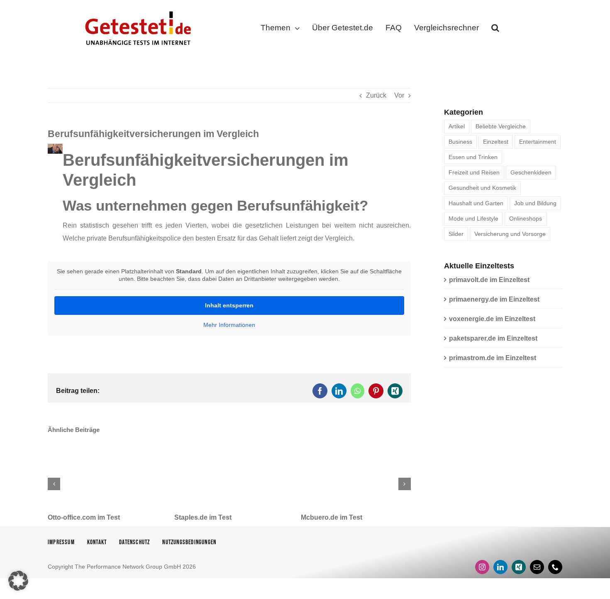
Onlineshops (525, 218)
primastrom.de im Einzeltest (492, 357)
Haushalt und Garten (476, 203)
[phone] (555, 567)
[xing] (519, 567)
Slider (456, 234)
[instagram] (482, 567)
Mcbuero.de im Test (331, 517)
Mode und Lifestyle (473, 218)
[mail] (537, 567)
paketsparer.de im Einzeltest (493, 338)
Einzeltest (495, 141)
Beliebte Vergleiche (501, 126)
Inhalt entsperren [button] (229, 305)
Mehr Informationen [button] (229, 325)
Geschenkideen (530, 172)
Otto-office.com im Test (84, 517)
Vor (399, 95)
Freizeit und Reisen (474, 172)
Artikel (457, 126)
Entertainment (537, 141)
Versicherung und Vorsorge (510, 234)
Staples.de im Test (203, 517)
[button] (495, 29)
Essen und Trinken (473, 157)
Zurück (376, 95)
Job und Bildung (535, 203)
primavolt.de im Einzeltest (489, 279)
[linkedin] (500, 567)
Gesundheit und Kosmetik (482, 187)
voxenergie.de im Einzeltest (492, 318)
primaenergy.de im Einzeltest (494, 299)
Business (460, 141)
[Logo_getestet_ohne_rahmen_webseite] (136, 9)
